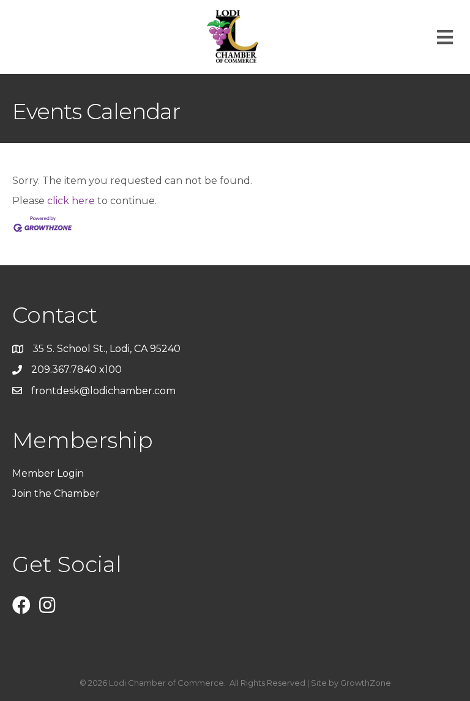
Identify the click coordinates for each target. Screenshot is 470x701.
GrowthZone (365, 683)
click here (71, 201)
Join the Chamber (57, 493)
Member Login (48, 473)
